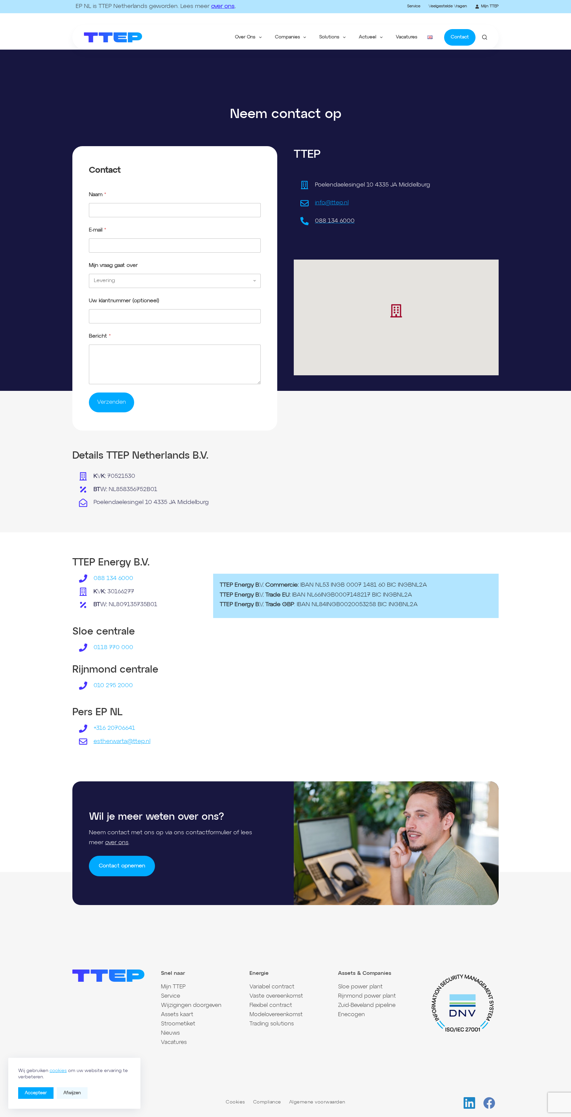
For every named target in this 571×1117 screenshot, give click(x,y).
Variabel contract (271, 987)
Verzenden (111, 402)
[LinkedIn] (469, 1103)
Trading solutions (271, 1024)
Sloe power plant (360, 987)
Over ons (245, 37)
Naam (97, 194)
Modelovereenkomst (276, 1014)
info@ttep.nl (332, 203)
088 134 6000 (113, 578)
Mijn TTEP (490, 6)
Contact (460, 37)
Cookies (235, 1102)
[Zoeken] (484, 37)
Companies (287, 37)
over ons (223, 6)
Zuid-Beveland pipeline (367, 1005)
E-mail (97, 230)
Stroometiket (178, 1024)
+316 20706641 (114, 728)
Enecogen (351, 1014)
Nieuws (170, 1033)
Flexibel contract (270, 1005)
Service (413, 6)
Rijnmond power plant (367, 996)
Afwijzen (72, 1093)
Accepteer (36, 1093)
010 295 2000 (113, 685)
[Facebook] (489, 1103)
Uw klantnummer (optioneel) (124, 301)
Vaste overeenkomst (276, 996)
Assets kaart (177, 1014)
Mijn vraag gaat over (113, 265)
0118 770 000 (113, 647)
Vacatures (406, 37)
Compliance (267, 1102)
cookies (58, 1070)
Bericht (100, 336)
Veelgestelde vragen (448, 6)
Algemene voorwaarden (317, 1102)
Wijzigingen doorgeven (191, 1005)
